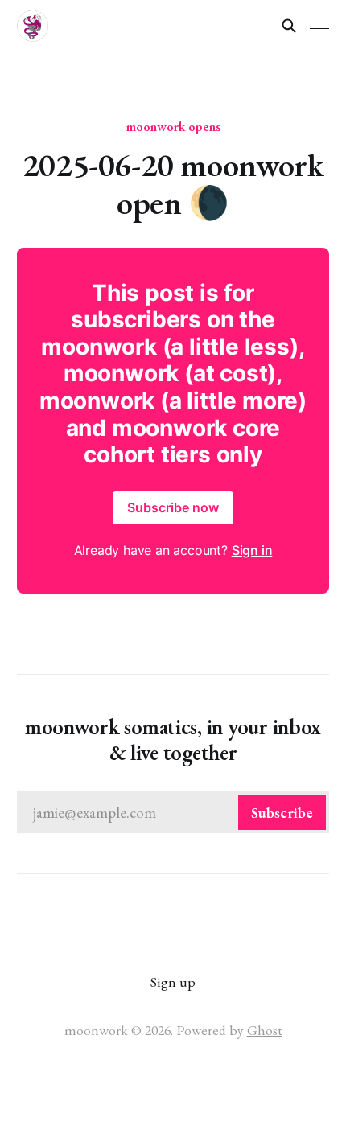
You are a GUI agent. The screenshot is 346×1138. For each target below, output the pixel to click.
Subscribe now (173, 507)
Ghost (264, 1030)
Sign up (173, 981)
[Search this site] (289, 26)
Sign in (252, 550)
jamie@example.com (173, 813)
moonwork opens (173, 126)
